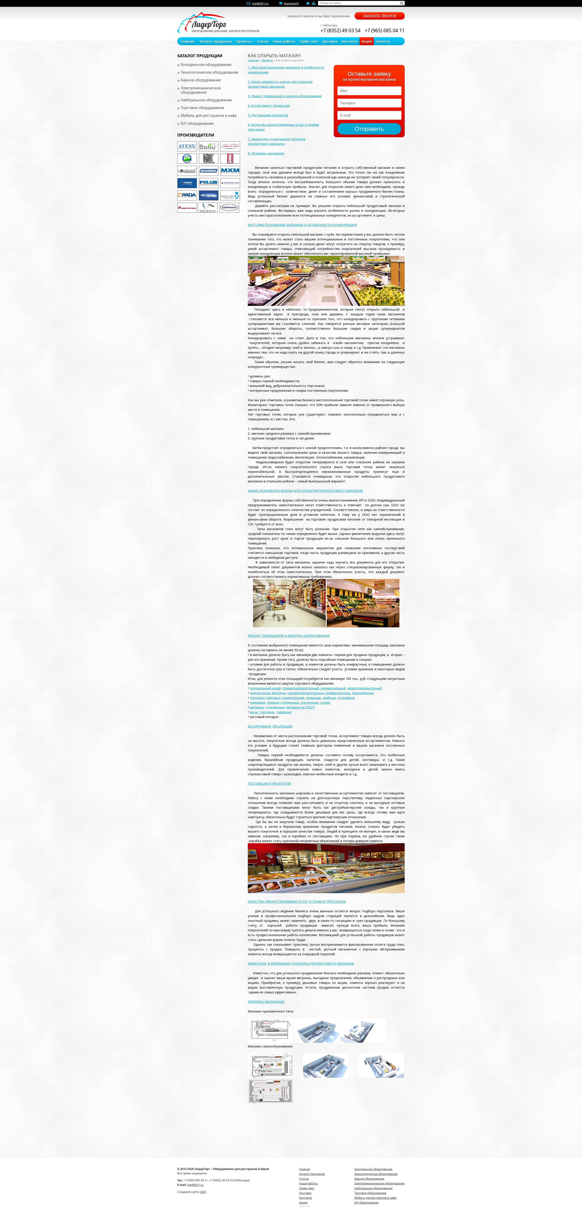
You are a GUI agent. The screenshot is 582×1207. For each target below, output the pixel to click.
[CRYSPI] (187, 171)
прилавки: (258, 702)
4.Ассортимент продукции (269, 105)
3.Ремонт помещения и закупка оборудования (284, 96)
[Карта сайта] (313, 3)
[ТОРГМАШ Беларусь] (208, 195)
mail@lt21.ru (260, 3)
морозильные (363, 693)
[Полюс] (187, 183)
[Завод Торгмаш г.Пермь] (187, 208)
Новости (383, 41)
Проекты (243, 41)
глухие (325, 702)
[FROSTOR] (230, 195)
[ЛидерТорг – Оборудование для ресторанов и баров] (218, 22)
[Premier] (208, 171)
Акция (366, 41)
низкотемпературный (364, 688)
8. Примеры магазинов (266, 153)
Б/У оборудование (197, 123)
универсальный (333, 688)
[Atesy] (187, 146)
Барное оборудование (201, 79)
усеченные (309, 702)
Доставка (329, 41)
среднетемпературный (300, 688)
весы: (254, 712)
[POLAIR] (208, 183)
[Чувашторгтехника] (230, 183)
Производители (195, 135)
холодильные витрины (268, 693)
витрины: (257, 707)
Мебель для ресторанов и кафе (209, 115)
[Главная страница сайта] (308, 3)
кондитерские (292, 698)
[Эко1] (187, 159)
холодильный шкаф (265, 688)
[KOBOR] (208, 208)
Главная (187, 41)
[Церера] (230, 159)
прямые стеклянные (283, 702)
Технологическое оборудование (209, 72)
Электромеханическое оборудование (201, 90)
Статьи (262, 41)
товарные (283, 712)
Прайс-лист (308, 41)
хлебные (329, 698)
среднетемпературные (306, 693)
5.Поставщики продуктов (268, 115)
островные (346, 698)
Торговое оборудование (202, 107)
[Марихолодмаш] (230, 171)
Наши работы (284, 41)
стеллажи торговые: (265, 698)
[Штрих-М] (208, 159)
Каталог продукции (216, 41)
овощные (313, 698)
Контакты (349, 41)
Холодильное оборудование (206, 64)
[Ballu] (208, 146)
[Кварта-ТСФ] (230, 146)
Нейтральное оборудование (206, 99)
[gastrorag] (229, 208)
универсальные (338, 693)
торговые (266, 712)
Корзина (291, 3)
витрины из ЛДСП (300, 707)
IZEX (203, 1192)
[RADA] (187, 195)
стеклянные (275, 707)
